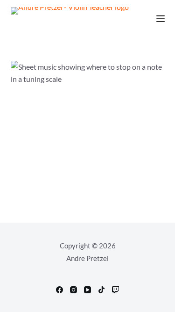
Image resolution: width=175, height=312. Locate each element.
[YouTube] (87, 289)
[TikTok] (101, 289)
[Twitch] (115, 289)
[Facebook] (59, 289)
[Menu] (160, 19)
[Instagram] (73, 289)
